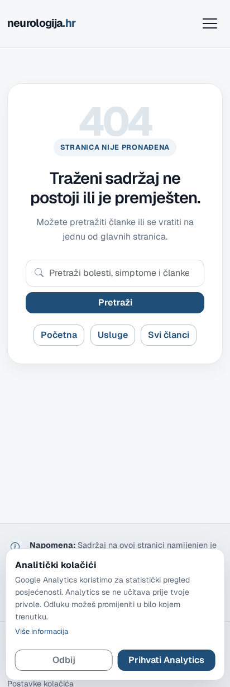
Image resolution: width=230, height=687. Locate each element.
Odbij (63, 660)
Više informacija (41, 631)
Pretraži (115, 302)
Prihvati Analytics (166, 660)
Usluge (113, 335)
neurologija (41, 23)
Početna (59, 335)
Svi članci (168, 335)
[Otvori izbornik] (210, 23)
